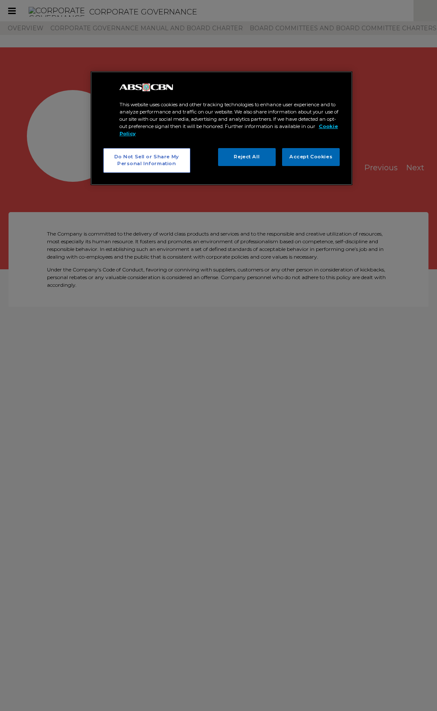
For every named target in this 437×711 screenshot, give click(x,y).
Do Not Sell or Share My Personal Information (146, 160)
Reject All (246, 157)
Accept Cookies (310, 157)
